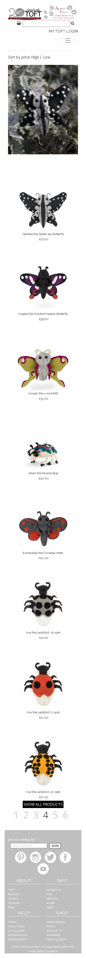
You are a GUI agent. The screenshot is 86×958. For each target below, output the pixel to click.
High (35, 57)
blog (11, 907)
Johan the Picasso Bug (43, 475)
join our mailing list (21, 839)
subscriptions (56, 922)
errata (51, 903)
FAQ (49, 894)
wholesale (53, 935)
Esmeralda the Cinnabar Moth (43, 555)
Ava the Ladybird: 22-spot (43, 794)
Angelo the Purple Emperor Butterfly (43, 316)
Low (46, 57)
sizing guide (16, 930)
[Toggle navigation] (67, 40)
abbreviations (17, 939)
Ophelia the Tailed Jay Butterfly (43, 236)
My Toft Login (63, 31)
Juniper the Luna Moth (43, 396)
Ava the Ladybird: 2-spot (43, 715)
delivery (52, 898)
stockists (13, 903)
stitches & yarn (18, 935)
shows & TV (54, 930)
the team (14, 894)
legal (50, 907)
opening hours (56, 939)
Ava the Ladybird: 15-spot (43, 635)
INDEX (51, 926)
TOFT (11, 890)
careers (13, 898)
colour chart (16, 926)
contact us (54, 890)
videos (12, 922)
